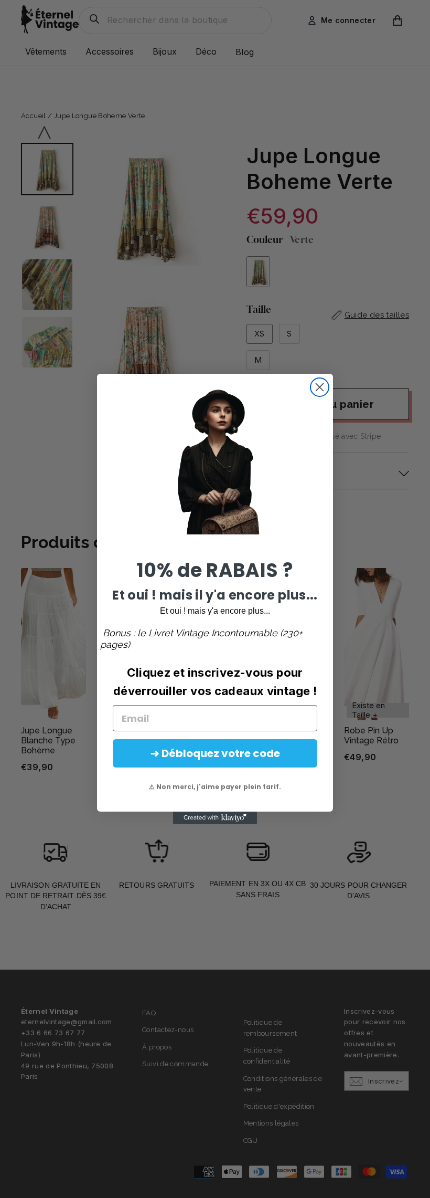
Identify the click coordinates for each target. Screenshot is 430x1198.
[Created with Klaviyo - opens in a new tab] (215, 818)
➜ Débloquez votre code (215, 753)
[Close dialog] (319, 387)
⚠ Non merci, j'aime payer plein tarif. (215, 786)
